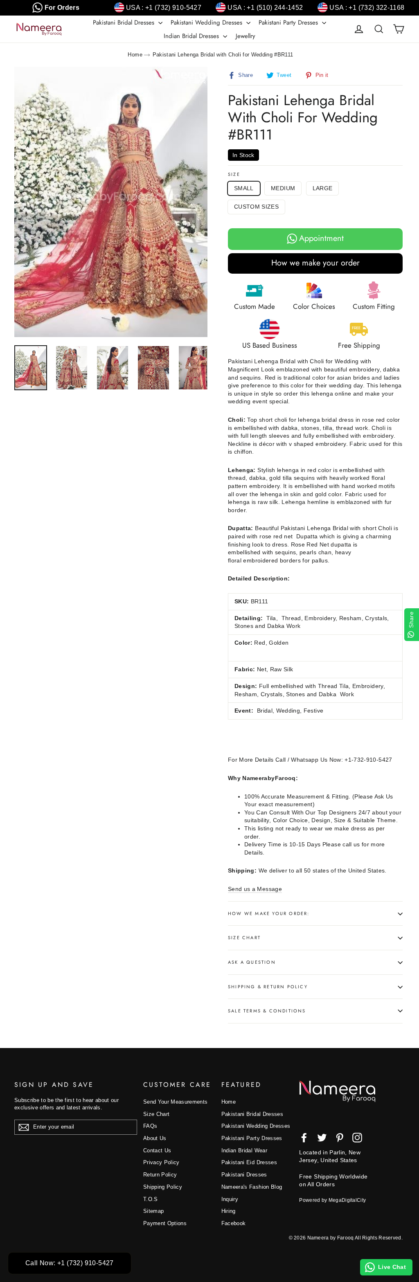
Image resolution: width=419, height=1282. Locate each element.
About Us (155, 1138)
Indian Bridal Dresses (192, 35)
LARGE (323, 188)
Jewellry (245, 35)
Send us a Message (255, 889)
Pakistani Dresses (244, 1175)
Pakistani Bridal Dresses (124, 22)
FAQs (150, 1126)
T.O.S (150, 1199)
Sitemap (153, 1211)
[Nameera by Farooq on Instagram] (357, 1138)
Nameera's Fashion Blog (251, 1187)
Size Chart (244, 937)
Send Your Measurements (175, 1102)
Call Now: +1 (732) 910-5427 (69, 1263)
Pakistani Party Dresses (289, 22)
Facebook (233, 1223)
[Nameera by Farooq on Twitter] (322, 1138)
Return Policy (160, 1175)
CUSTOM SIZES (256, 206)
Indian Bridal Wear (244, 1150)
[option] (110, 202)
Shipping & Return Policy (268, 986)
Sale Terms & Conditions (267, 1011)
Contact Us (157, 1150)
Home (135, 55)
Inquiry (229, 1199)
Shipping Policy (162, 1187)
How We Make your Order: (269, 913)
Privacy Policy (161, 1162)
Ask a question (252, 962)
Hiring (228, 1211)
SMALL (244, 188)
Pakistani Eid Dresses (249, 1162)
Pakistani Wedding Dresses (207, 22)
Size (234, 174)
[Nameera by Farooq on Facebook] (304, 1138)
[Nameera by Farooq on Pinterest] (340, 1138)
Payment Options (165, 1223)
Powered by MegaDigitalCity (332, 1200)
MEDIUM (283, 188)
